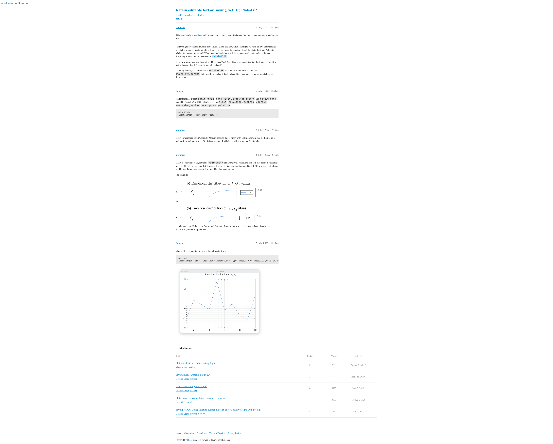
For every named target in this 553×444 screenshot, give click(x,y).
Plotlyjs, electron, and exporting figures (196, 363)
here (200, 35)
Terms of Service (217, 433)
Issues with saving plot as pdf (191, 386)
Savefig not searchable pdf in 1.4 (193, 374)
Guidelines (202, 433)
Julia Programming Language (14, 3)
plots (178, 18)
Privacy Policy (234, 433)
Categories (189, 433)
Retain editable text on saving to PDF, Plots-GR (216, 10)
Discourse (191, 440)
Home (178, 433)
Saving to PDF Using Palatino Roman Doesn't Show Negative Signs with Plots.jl (218, 409)
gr (181, 18)
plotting (192, 367)
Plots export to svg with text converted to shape (201, 398)
